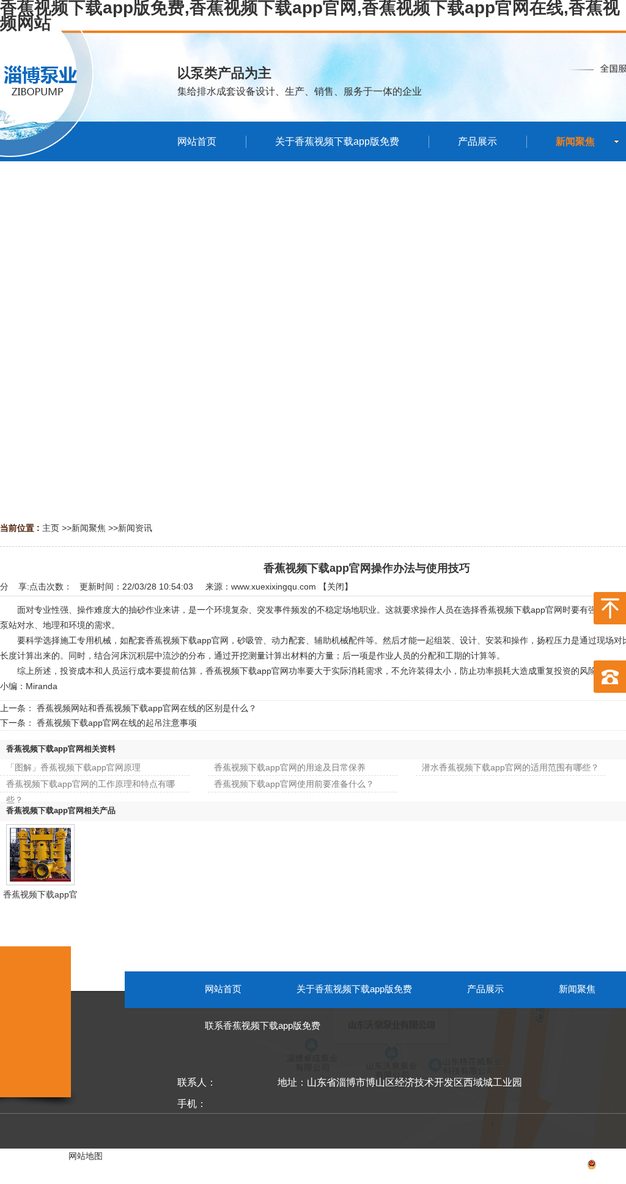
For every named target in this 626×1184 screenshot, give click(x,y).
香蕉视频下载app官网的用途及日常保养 (290, 767)
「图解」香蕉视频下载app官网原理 (73, 767)
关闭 (335, 586)
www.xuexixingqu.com (273, 586)
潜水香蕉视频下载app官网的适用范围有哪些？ (510, 767)
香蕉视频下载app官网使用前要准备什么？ (294, 784)
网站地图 (85, 1156)
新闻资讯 (135, 528)
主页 (50, 528)
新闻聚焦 (89, 528)
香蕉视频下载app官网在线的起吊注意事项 (117, 723)
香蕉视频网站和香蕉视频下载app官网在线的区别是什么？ (147, 708)
